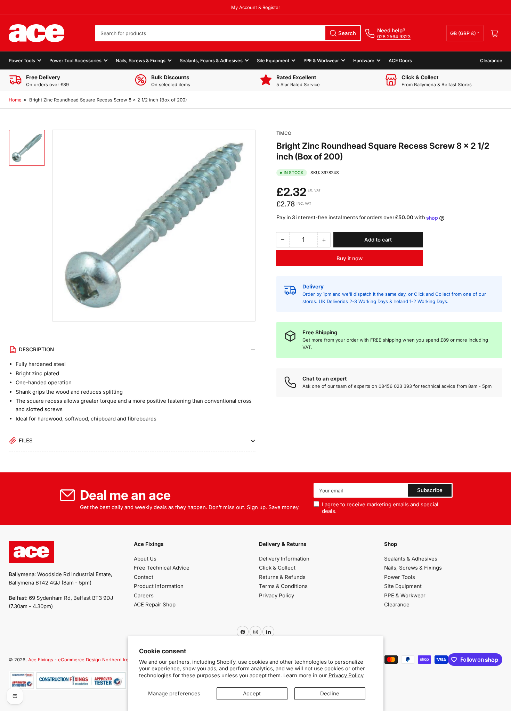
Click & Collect (277, 567)
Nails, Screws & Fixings (140, 60)
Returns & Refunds (282, 577)
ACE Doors (400, 60)
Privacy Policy (346, 675)
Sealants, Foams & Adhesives (211, 60)
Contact (143, 577)
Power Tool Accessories (75, 60)
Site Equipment (273, 60)
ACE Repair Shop (155, 604)
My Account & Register (255, 7)
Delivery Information (284, 558)
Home (15, 100)
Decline (329, 693)
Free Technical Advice (161, 567)
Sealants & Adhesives (410, 558)
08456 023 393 (395, 386)
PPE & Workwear (321, 60)
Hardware (363, 60)
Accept (252, 693)
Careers (144, 595)
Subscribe (430, 490)
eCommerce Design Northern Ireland (98, 659)
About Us (145, 558)
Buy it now (349, 258)
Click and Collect (432, 294)
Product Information (159, 586)
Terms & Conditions (283, 586)
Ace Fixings (40, 659)
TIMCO (283, 133)
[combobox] (228, 33)
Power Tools (22, 60)
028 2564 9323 (394, 36)
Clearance (491, 60)
